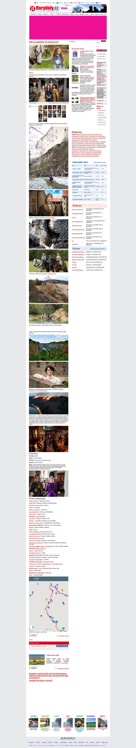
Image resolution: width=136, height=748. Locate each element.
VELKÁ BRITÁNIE (83, 149)
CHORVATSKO (76, 156)
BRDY (103, 136)
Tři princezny (32, 564)
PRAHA (81, 136)
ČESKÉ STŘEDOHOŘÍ (97, 143)
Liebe (30, 529)
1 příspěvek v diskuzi (63, 668)
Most (45, 531)
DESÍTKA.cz (101, 119)
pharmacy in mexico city (77, 209)
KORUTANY (84, 156)
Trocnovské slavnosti (77, 195)
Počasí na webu (101, 122)
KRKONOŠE (75, 136)
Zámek (31, 570)
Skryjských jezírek (35, 325)
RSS (93, 745)
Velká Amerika (58, 564)
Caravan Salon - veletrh (78, 179)
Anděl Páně (32, 503)
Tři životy (31, 566)
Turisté (58, 14)
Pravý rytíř (32, 540)
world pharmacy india (77, 225)
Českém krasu (52, 273)
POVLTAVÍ (95, 138)
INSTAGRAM (74, 2)
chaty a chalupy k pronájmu (101, 77)
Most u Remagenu (34, 531)
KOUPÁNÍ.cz (101, 112)
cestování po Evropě (100, 66)
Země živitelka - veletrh (78, 172)
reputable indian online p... (78, 213)
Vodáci (39, 14)
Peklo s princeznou (34, 536)
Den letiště (75, 192)
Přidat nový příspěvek (62, 646)
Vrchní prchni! (33, 568)
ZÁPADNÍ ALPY (96, 154)
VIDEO (37, 2)
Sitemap (97, 745)
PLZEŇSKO (86, 143)
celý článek (64, 663)
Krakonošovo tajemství (36, 525)
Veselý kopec (57, 525)
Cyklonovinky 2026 (52, 655)
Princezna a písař (34, 548)
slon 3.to (74, 217)
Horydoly (33, 634)
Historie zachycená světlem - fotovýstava (77, 186)
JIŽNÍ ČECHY (102, 138)
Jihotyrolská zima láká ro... (78, 257)
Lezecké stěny (101, 124)
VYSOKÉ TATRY (43, 2)
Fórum (76, 248)
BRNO (104, 145)
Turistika (38, 632)
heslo (97, 46)
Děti (77, 14)
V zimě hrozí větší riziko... (77, 270)
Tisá (52, 564)
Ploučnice (43, 548)
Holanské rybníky (40, 516)
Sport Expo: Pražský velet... (78, 254)
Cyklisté (45, 14)
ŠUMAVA (84, 134)
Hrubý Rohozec (46, 564)
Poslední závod (33, 538)
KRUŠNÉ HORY (97, 134)
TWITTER (67, 2)
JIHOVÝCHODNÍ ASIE (94, 151)
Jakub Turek (51, 745)
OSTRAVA (99, 145)
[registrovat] (104, 51)
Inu (72, 240)
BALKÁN (91, 156)
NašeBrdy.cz (101, 115)
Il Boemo (31, 520)
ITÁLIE (81, 154)
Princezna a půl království (36, 542)
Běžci (52, 14)
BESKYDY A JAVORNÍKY (79, 145)
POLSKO (83, 152)
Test (87, 14)
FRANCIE (74, 149)
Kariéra (75, 745)
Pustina (31, 550)
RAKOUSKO (75, 154)
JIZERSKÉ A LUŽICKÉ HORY (80, 141)
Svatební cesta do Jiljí (35, 555)
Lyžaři (71, 14)
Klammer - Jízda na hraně (36, 523)
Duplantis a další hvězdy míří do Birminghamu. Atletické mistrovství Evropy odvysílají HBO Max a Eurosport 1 (48, 676)
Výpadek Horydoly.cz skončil (40, 680)
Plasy (48, 520)
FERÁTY (54, 2)
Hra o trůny (32, 518)
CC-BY (31, 745)
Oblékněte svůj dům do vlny (78, 259)
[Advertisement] (68, 28)
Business (82, 14)
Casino (31, 507)
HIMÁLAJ (91, 149)
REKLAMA (93, 2)
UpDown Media (88, 745)
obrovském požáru (42, 390)
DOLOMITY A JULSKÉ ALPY (80, 151)
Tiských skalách (50, 217)
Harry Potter (32, 514)
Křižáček (31, 527)
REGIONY (49, 2)
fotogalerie (35, 106)
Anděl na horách (33, 501)
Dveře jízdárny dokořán (78, 199)
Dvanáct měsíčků (34, 512)
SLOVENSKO (88, 154)
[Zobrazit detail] (40, 108)
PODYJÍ (74, 143)
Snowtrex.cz (100, 100)
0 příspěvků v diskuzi (64, 635)
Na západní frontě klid (35, 534)
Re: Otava (74, 262)
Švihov (52, 561)
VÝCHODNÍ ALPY (81, 147)
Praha (40, 568)
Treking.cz (100, 103)
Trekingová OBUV (102, 117)
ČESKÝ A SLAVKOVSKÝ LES (92, 136)
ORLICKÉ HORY (94, 141)
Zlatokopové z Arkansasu (36, 572)
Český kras (48, 572)
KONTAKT (88, 2)
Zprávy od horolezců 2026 (87, 66)
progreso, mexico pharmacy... (78, 237)
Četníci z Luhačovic (34, 509)
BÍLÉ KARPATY (91, 145)
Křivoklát (47, 546)
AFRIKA (96, 156)
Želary (31, 575)
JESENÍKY (80, 143)
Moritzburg (46, 561)
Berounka (56, 555)
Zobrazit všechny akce (100, 162)
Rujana (35, 529)
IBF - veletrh (75, 189)
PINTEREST (82, 2)
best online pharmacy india (78, 229)
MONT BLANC (76, 152)
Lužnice (51, 555)
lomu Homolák (42, 273)
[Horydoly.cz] (46, 8)
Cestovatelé (65, 14)
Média (92, 14)
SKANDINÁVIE (97, 152)
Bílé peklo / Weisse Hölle (36, 505)
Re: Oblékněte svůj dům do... (78, 251)
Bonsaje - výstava (77, 168)
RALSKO (89, 134)
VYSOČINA (102, 141)
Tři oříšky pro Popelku (35, 561)
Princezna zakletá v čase (36, 546)
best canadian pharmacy (77, 221)
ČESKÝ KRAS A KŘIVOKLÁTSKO (81, 138)
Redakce (67, 745)
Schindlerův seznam (34, 553)
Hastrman (32, 516)
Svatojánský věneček (35, 557)
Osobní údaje (81, 745)
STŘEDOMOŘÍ (101, 147)
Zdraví (96, 14)
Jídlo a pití (103, 14)
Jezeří (36, 550)
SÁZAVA (78, 134)
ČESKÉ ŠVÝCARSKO (90, 140)
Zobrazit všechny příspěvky (97, 248)
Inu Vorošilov (75, 244)
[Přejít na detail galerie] (49, 101)
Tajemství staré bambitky (36, 559)
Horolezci (33, 14)
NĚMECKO (89, 152)
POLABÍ (74, 140)
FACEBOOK (60, 2)
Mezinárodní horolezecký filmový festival (78, 176)
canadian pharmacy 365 (77, 233)
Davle (42, 531)
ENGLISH (100, 2)
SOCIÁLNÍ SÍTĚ (101, 110)
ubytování (99, 71)
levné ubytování (101, 80)
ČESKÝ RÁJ (80, 140)
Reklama (72, 745)
